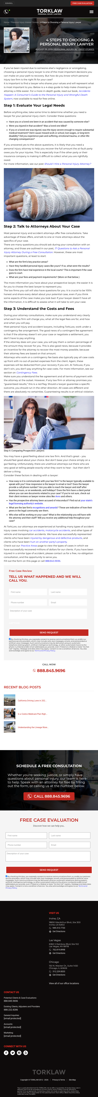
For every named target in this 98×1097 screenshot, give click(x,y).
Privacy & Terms (58, 1080)
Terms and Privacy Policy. (45, 651)
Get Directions (59, 931)
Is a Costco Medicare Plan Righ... (32, 714)
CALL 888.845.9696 (52, 796)
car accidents (36, 530)
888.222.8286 (11, 1009)
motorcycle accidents (58, 530)
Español (9, 3)
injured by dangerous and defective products (56, 538)
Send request (49, 632)
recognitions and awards (45, 507)
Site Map (72, 1080)
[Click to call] (7, 12)
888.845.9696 (52, 561)
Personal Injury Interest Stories (24, 22)
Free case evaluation (82, 3)
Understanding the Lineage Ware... (33, 727)
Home (6, 22)
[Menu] (91, 12)
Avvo (57, 496)
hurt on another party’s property (48, 541)
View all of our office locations (64, 983)
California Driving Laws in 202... (32, 700)
